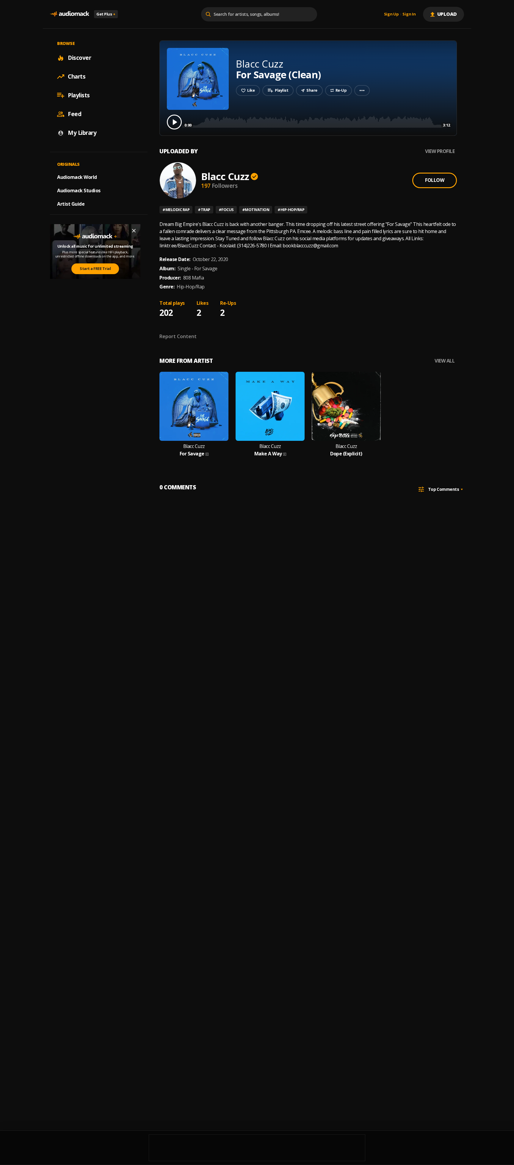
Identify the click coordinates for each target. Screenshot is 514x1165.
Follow (434, 180)
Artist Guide (70, 204)
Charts (76, 76)
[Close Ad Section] (134, 231)
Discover (79, 58)
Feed (74, 114)
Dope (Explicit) (346, 454)
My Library (82, 133)
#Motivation (255, 209)
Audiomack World (77, 177)
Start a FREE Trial (95, 268)
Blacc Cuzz (225, 176)
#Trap (204, 209)
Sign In (409, 14)
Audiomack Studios (79, 190)
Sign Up (391, 14)
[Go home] (69, 14)
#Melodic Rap (175, 209)
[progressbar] (317, 121)
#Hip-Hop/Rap (291, 209)
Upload (447, 14)
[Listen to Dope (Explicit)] (346, 406)
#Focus (226, 209)
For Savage (192, 454)
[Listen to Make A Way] (270, 406)
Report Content (178, 336)
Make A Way (268, 454)
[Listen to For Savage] (193, 406)
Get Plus (105, 14)
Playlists (79, 95)
